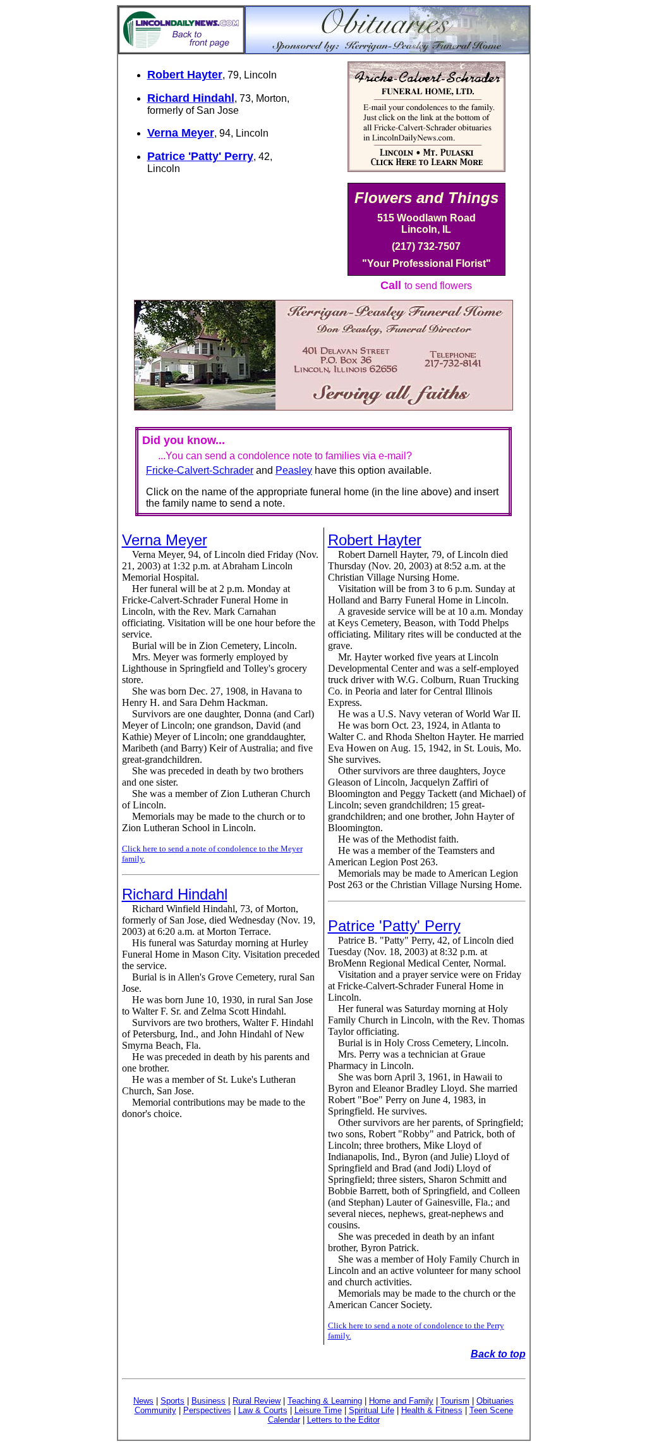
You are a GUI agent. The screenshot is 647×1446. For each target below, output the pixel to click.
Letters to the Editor (343, 1419)
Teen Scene (491, 1410)
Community (155, 1410)
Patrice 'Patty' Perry (200, 156)
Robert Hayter (184, 74)
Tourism (454, 1401)
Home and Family (401, 1401)
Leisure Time (318, 1410)
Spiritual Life (371, 1410)
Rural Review (257, 1401)
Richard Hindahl (190, 98)
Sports (172, 1401)
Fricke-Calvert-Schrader (199, 470)
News (143, 1401)
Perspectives (207, 1410)
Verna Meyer (180, 133)
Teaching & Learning (324, 1401)
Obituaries (495, 1401)
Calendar (284, 1419)
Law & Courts (262, 1410)
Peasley (293, 470)
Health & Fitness (432, 1410)
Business (208, 1401)
